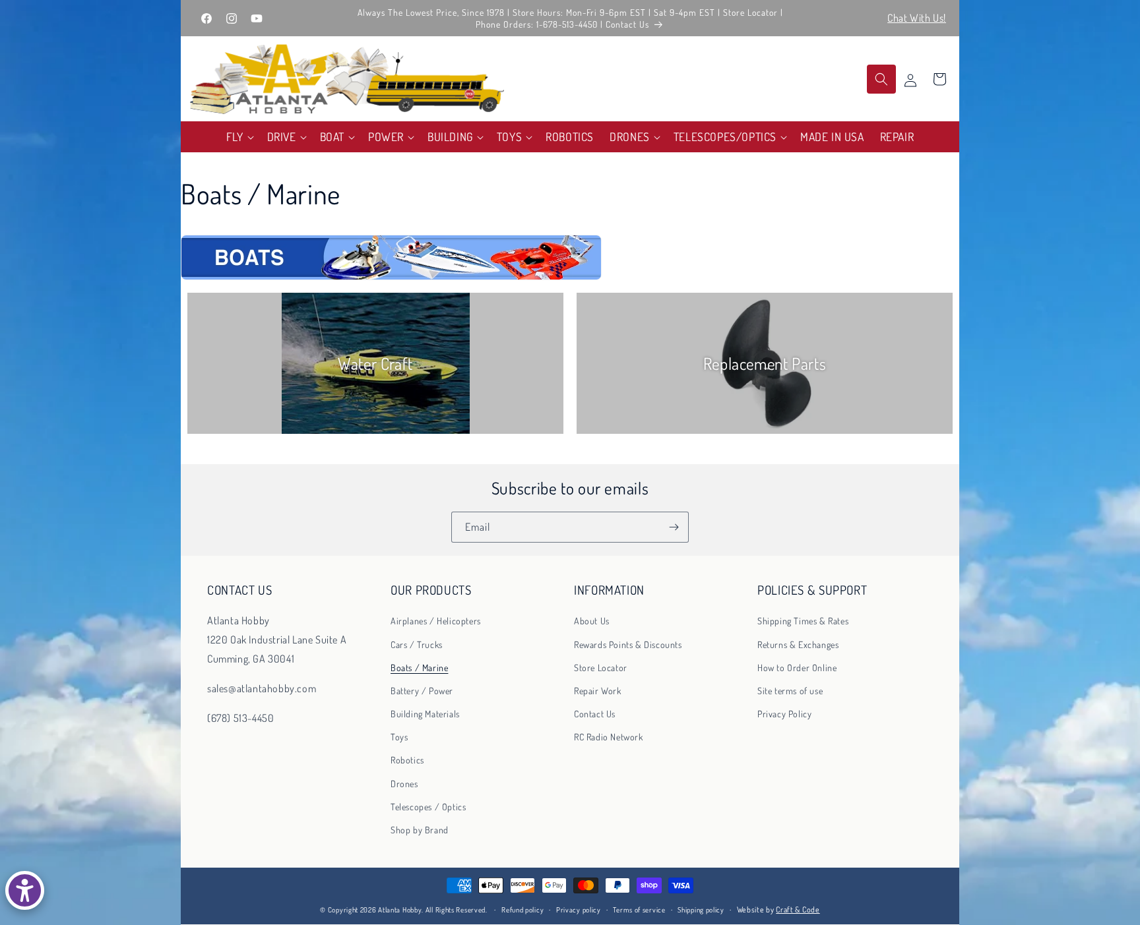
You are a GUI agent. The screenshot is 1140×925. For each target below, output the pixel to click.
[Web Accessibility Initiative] (24, 890)
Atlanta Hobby (400, 909)
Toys (399, 736)
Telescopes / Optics (428, 806)
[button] (238, 136)
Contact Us (595, 713)
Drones (404, 783)
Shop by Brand (420, 829)
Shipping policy (701, 909)
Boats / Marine (419, 667)
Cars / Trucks (417, 644)
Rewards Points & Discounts (628, 644)
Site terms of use (790, 690)
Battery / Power (422, 690)
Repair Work (597, 690)
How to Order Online (797, 667)
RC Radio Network (608, 736)
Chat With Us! (916, 17)
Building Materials (425, 713)
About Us (592, 620)
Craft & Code (797, 909)
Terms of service (639, 909)
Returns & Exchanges (798, 644)
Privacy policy (578, 909)
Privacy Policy (784, 713)
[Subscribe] (673, 527)
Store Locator (600, 667)
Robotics (407, 759)
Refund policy (522, 909)
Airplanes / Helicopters (436, 620)
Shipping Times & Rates (802, 620)
